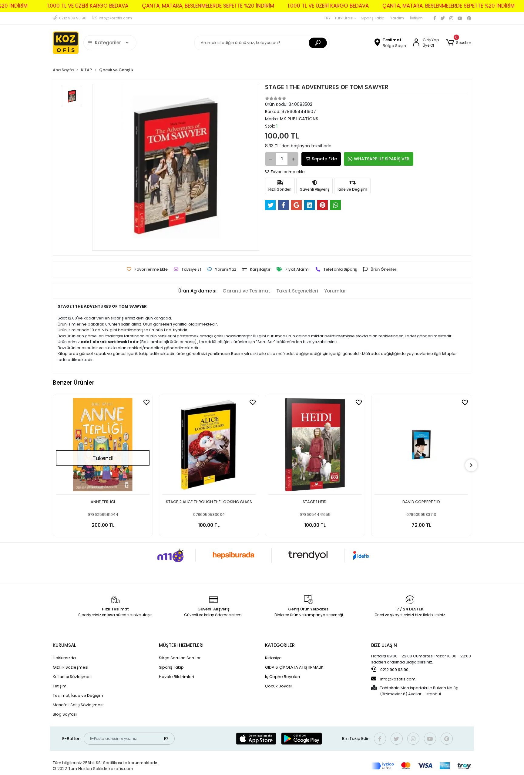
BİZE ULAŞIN (384, 645)
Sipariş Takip (372, 18)
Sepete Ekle (324, 159)
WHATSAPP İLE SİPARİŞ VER (381, 159)
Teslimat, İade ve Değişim (78, 695)
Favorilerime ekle (287, 172)
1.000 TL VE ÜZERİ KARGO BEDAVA (87, 5)
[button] (458, 43)
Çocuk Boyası (278, 686)
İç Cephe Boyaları (282, 677)
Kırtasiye (273, 658)
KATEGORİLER (280, 645)
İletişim (416, 18)
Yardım (397, 18)
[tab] (197, 291)
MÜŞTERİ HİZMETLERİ (181, 645)
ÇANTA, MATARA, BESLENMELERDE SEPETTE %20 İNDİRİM (208, 5)
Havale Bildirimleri (176, 677)
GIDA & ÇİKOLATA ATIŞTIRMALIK (294, 667)
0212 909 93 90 (393, 670)
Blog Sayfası (65, 714)
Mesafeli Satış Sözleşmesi (78, 705)
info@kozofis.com (397, 679)
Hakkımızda (64, 658)
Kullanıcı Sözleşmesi (72, 677)
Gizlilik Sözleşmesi (70, 667)
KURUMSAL (64, 645)
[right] (471, 465)
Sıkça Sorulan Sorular (180, 658)
